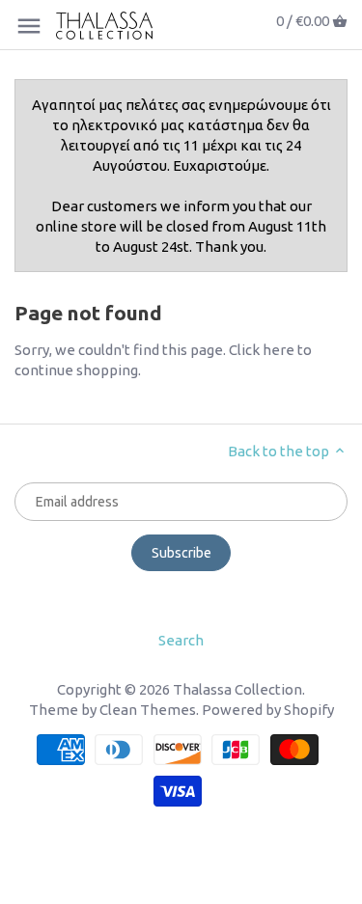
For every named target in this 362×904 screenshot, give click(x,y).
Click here (261, 350)
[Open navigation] (28, 26)
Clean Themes (147, 709)
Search (181, 640)
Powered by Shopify (268, 709)
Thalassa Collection (237, 689)
